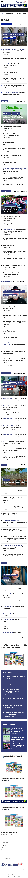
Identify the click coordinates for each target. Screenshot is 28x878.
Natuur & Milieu (6, 373)
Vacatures (7, 10)
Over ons (3, 851)
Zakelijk (4, 464)
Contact (3, 847)
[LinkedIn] (26, 870)
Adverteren (3, 849)
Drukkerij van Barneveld (6, 834)
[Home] (21, 2)
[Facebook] (21, 870)
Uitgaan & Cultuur (7, 281)
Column (4, 562)
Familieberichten (21, 10)
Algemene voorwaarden (6, 856)
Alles (2, 13)
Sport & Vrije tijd (6, 191)
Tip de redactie (4, 853)
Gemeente (18, 13)
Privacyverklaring (5, 858)
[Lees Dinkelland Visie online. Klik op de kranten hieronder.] (14, 658)
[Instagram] (23, 870)
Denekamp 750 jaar (9, 13)
